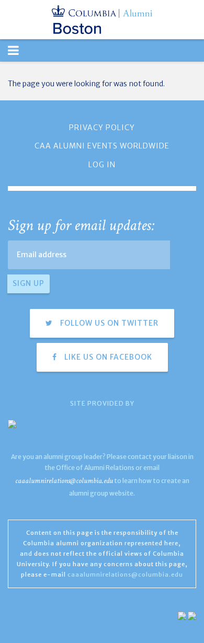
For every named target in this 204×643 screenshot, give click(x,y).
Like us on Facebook (107, 357)
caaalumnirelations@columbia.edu (64, 481)
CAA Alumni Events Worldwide (102, 146)
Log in (102, 164)
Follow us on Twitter (108, 323)
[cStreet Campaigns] (192, 615)
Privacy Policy (102, 127)
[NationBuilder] (182, 615)
